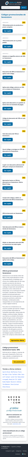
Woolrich (13, 382)
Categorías (18, 451)
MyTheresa (14, 372)
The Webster (6, 384)
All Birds (19, 382)
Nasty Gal (12, 379)
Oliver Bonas (6, 387)
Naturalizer (21, 377)
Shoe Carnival (15, 384)
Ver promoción (19, 362)
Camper (7, 377)
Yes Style (5, 374)
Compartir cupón (10, 451)
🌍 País (24, 454)
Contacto (17, 454)
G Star (10, 374)
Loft (3, 377)
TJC (16, 379)
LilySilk (19, 379)
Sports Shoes (6, 372)
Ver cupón (7, 31)
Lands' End (14, 377)
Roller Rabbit (6, 382)
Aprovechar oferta (17, 340)
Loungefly (5, 379)
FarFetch (15, 374)
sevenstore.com (17, 424)
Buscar (24, 7)
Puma (19, 372)
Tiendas (25, 451)
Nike (19, 374)
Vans (22, 374)
